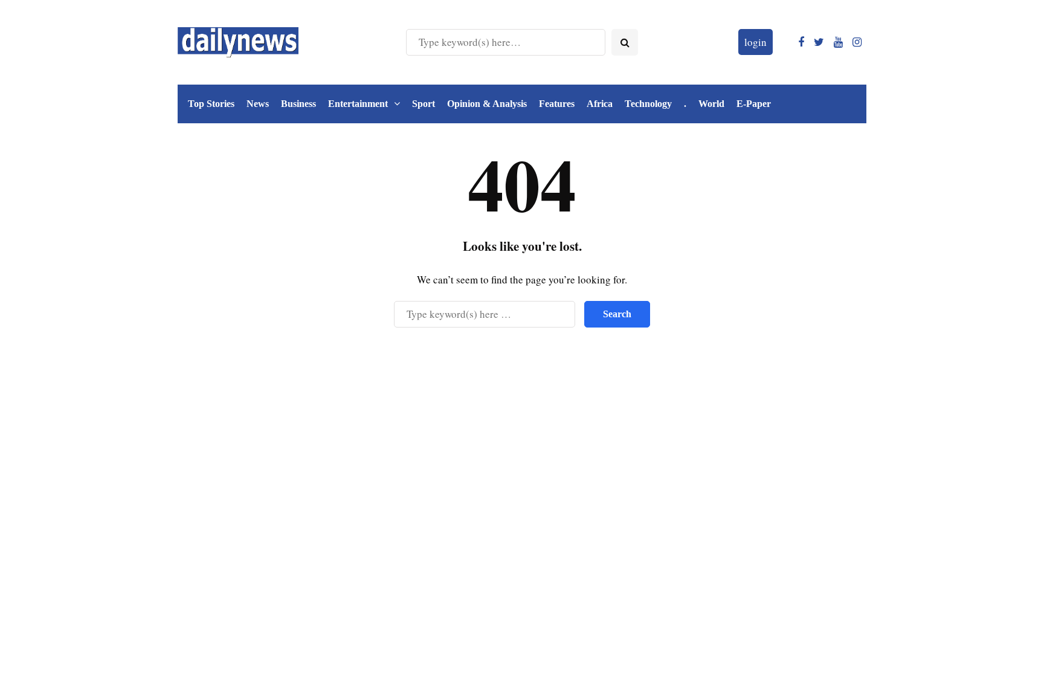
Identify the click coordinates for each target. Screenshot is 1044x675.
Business (298, 104)
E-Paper (753, 104)
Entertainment (358, 104)
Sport (423, 104)
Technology (648, 104)
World (711, 104)
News (257, 104)
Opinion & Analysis (487, 104)
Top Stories (211, 104)
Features (557, 104)
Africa (600, 104)
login (755, 42)
